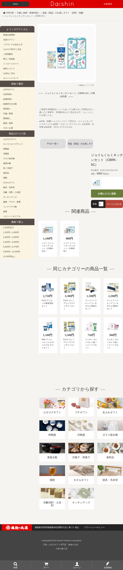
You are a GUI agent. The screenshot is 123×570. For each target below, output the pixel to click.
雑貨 (5, 211)
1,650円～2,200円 (11, 237)
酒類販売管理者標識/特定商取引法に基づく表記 (57, 527)
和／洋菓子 (8, 168)
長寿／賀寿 (8, 123)
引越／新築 (8, 113)
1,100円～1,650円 (11, 232)
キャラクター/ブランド (13, 144)
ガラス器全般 (9, 158)
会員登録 (108, 567)
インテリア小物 (10, 207)
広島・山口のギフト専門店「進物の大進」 (61, 544)
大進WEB (108, 4)
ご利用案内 (8, 54)
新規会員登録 (9, 35)
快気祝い (7, 109)
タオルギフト (9, 182)
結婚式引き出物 (10, 104)
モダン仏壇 (8, 128)
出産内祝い (8, 94)
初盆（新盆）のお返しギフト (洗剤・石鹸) (63, 13)
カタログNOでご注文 (12, 49)
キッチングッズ (10, 197)
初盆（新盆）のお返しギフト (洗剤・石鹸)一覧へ (80, 145)
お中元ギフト (9, 89)
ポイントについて (11, 78)
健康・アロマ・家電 (11, 202)
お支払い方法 (9, 73)
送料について (9, 68)
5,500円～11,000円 (11, 252)
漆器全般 (7, 163)
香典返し (7, 118)
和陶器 (6, 149)
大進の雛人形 (61, 549)
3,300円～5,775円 (11, 247)
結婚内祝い (8, 99)
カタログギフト (10, 139)
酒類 (5, 178)
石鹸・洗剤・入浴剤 (11, 192)
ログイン (77, 567)
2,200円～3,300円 (11, 242)
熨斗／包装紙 (9, 59)
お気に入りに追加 (107, 193)
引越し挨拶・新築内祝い (28, 13)
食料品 (6, 173)
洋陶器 (6, 154)
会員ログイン (9, 40)
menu (15, 4)
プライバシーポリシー (94, 527)
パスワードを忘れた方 (12, 44)
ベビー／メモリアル (11, 216)
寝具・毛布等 (9, 187)
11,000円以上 (9, 256)
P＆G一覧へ (53, 143)
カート (46, 567)
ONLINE (10, 13)
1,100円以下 (8, 227)
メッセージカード (11, 64)
